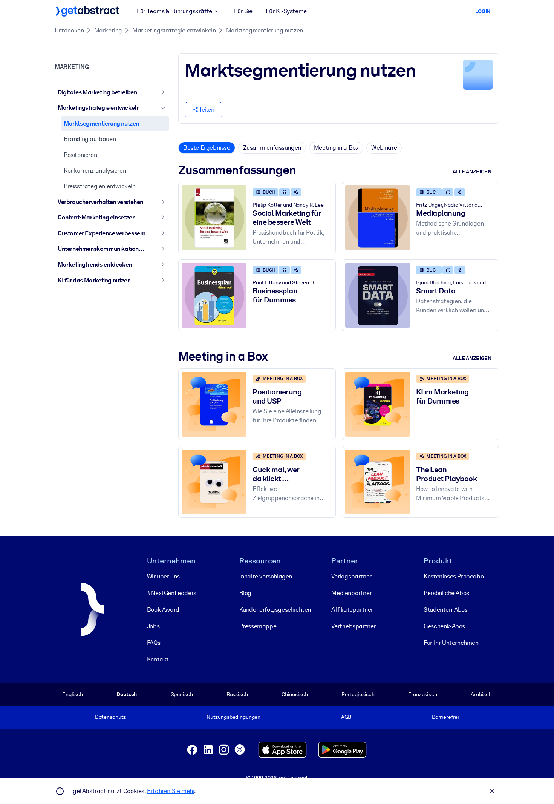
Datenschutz (110, 717)
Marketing (108, 30)
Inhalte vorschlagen (265, 576)
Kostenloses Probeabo (454, 576)
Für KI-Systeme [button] (286, 11)
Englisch (72, 694)
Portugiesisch (358, 694)
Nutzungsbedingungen (233, 717)
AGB (346, 717)
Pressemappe (258, 626)
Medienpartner (351, 593)
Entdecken (69, 30)
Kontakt (158, 659)
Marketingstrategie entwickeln (174, 30)
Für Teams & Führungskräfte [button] (174, 11)
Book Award (163, 609)
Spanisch (182, 694)
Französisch (422, 694)
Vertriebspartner (353, 626)
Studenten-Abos (445, 609)
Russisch (237, 694)
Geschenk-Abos (444, 626)
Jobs (153, 626)
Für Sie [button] (243, 11)
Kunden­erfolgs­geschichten (275, 609)
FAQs (153, 642)
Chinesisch (295, 694)
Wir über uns (163, 576)
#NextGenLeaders (171, 593)
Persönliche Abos (446, 593)
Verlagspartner (351, 576)
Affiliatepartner (352, 609)
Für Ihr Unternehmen (451, 642)
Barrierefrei (445, 717)
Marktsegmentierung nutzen (264, 30)
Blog (245, 593)
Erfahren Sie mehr (170, 791)
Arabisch (481, 694)
